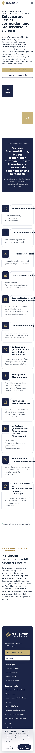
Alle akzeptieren (24, 747)
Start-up (8, 702)
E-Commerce (10, 694)
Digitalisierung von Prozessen (15, 718)
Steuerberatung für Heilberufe (16, 698)
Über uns (8, 727)
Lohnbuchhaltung (11, 672)
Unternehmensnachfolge (14, 714)
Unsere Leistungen (16, 75)
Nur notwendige (10, 747)
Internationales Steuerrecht (15, 710)
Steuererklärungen (12, 681)
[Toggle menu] (31, 3)
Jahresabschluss (11, 676)
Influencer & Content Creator (15, 690)
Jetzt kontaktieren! (16, 70)
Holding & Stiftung (11, 706)
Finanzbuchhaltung (12, 668)
